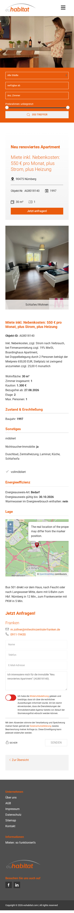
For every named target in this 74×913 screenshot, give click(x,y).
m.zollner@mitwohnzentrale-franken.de (35, 629)
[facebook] (8, 885)
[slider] (7, 107)
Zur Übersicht (20, 760)
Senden (56, 742)
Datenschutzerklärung (40, 726)
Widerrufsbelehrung (39, 696)
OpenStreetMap (46, 574)
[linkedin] (17, 885)
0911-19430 (18, 634)
